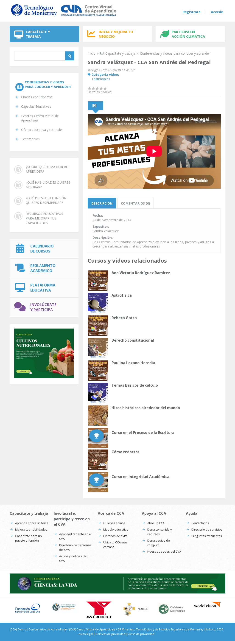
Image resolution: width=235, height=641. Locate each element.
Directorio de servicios (206, 529)
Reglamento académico (43, 268)
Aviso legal (86, 634)
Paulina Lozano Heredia (133, 362)
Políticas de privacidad (110, 634)
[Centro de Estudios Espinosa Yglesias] (64, 607)
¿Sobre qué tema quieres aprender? (48, 169)
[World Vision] (207, 604)
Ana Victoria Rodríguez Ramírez (141, 272)
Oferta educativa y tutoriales (42, 129)
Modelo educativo (115, 529)
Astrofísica (122, 295)
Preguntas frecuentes (206, 536)
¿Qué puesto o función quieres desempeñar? (46, 200)
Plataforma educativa (42, 288)
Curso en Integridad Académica (140, 476)
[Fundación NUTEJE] (136, 609)
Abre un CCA (156, 523)
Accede (217, 12)
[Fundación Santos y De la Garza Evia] (28, 608)
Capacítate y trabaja (38, 34)
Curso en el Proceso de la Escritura (143, 432)
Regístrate (192, 12)
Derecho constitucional (133, 340)
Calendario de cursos (42, 249)
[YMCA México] (99, 610)
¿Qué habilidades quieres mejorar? (48, 184)
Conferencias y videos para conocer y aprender (48, 84)
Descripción (101, 203)
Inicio (91, 53)
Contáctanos (200, 523)
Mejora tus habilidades (31, 529)
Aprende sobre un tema (31, 523)
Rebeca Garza (124, 317)
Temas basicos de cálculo (135, 385)
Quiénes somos (114, 523)
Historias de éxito (115, 536)
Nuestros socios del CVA (164, 551)
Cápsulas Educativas (36, 106)
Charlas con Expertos (37, 97)
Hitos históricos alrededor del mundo (146, 407)
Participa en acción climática (188, 34)
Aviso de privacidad (141, 634)
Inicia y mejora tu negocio (116, 34)
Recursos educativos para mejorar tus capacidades (44, 218)
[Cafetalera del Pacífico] (172, 609)
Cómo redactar (125, 451)
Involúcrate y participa (43, 307)
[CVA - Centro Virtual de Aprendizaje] (64, 16)
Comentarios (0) (135, 203)
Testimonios (30, 139)
